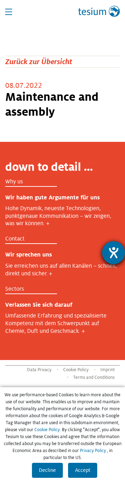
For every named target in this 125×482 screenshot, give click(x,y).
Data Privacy (39, 370)
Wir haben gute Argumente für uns (52, 197)
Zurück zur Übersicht (38, 61)
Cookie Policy (76, 370)
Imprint (107, 370)
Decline (47, 470)
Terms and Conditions (94, 377)
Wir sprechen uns (28, 254)
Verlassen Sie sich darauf (38, 304)
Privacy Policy (93, 450)
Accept (82, 470)
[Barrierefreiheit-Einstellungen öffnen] (113, 252)
